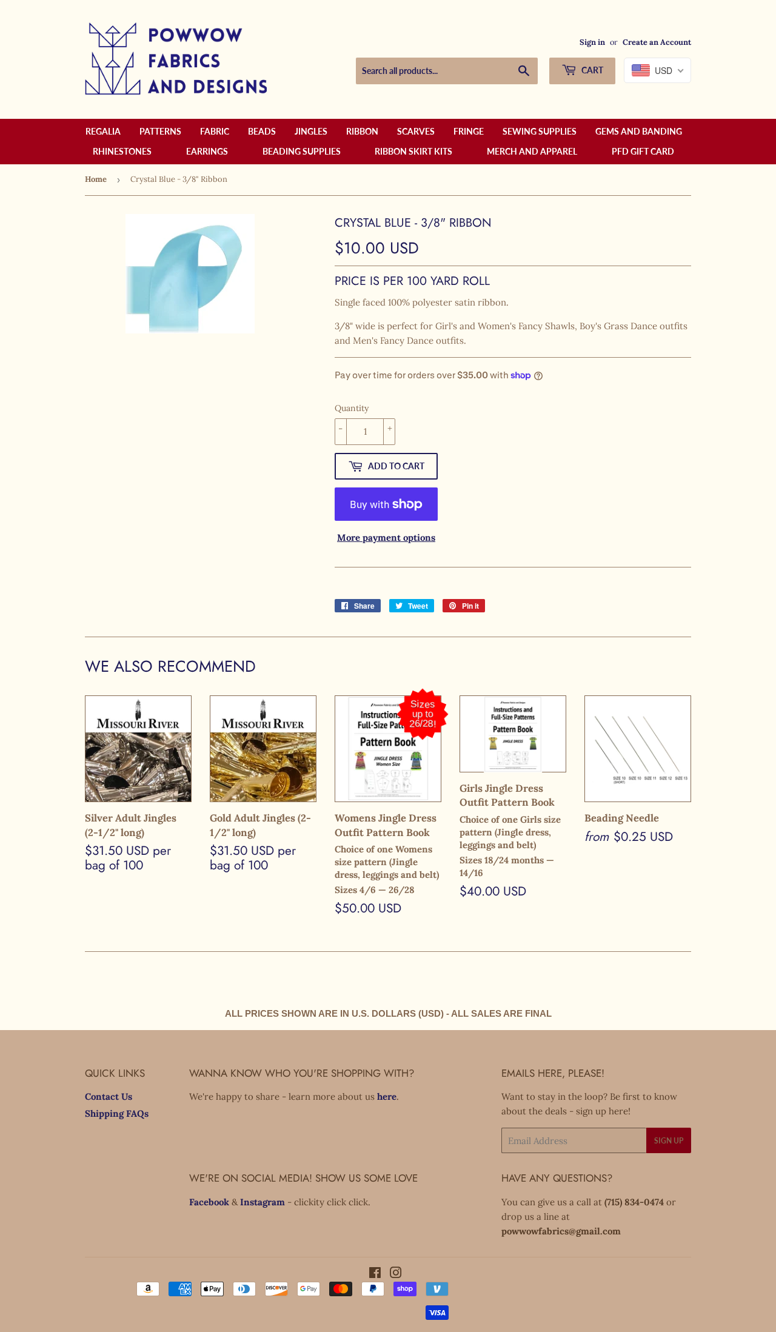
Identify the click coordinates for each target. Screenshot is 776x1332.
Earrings (207, 151)
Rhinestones (122, 151)
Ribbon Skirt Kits (413, 151)
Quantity (352, 408)
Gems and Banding (638, 131)
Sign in (592, 42)
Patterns (160, 131)
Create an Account (657, 42)
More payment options (386, 537)
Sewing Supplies (540, 131)
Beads (262, 131)
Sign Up (668, 1140)
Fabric (214, 131)
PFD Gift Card (643, 151)
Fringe (468, 131)
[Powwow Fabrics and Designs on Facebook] (375, 1274)
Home (96, 179)
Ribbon (362, 131)
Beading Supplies (302, 151)
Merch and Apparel (532, 151)
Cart (591, 70)
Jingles (311, 131)
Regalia (103, 131)
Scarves (416, 131)
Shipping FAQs (117, 1113)
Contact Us (108, 1096)
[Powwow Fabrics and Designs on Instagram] (396, 1274)
